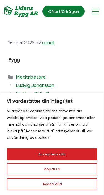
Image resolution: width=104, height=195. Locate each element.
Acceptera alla (52, 154)
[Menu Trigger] (95, 11)
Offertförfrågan (63, 12)
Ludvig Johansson (35, 85)
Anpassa (52, 169)
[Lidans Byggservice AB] (21, 11)
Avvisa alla (52, 184)
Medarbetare (31, 77)
